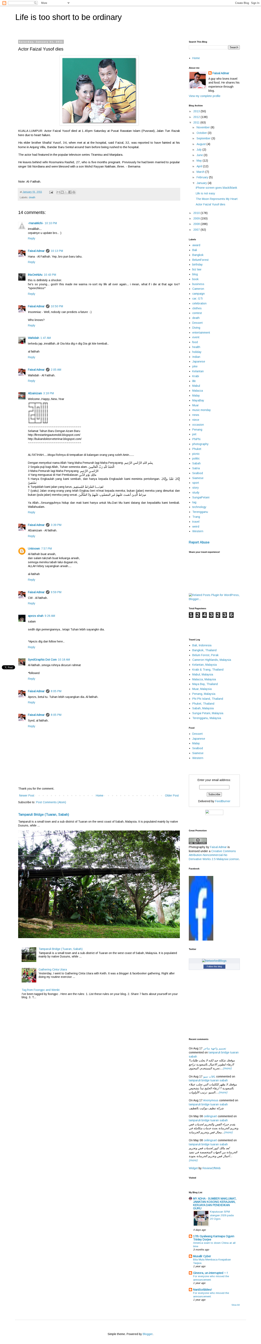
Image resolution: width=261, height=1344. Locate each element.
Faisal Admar (36, 250)
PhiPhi (196, 439)
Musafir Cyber (202, 1256)
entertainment (201, 332)
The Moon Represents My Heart (217, 198)
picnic (196, 453)
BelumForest (200, 259)
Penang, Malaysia (203, 693)
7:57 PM (46, 548)
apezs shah (35, 615)
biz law (196, 269)
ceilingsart (210, 1116)
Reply (31, 238)
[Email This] (58, 192)
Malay (196, 395)
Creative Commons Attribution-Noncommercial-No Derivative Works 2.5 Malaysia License (214, 855)
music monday (201, 410)
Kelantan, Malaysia (204, 664)
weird (195, 526)
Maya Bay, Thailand (205, 684)
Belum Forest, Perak (205, 655)
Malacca (197, 390)
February (203, 177)
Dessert (197, 322)
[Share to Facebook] (70, 192)
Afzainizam (35, 393)
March (201, 171)
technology (199, 507)
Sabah (196, 463)
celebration (199, 303)
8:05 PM (56, 691)
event (195, 337)
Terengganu (200, 511)
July (199, 149)
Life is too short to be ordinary (68, 17)
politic (196, 458)
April (200, 166)
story (195, 487)
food (195, 342)
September (204, 138)
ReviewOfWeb (211, 1168)
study (195, 492)
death (32, 197)
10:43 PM (50, 274)
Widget (194, 1168)
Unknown (34, 548)
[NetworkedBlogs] (214, 960)
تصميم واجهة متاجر (214, 1048)
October (202, 132)
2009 (197, 218)
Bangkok (197, 255)
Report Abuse (199, 542)
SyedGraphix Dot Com (42, 659)
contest (197, 313)
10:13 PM (57, 250)
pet (194, 434)
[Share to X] (66, 192)
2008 (197, 224)
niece (195, 419)
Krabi (195, 376)
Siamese (197, 478)
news (195, 414)
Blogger (148, 1334)
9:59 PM (56, 592)
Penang (197, 429)
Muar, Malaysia (202, 689)
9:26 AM (50, 615)
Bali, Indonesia (201, 645)
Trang (196, 516)
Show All (235, 1305)
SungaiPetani (200, 497)
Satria (196, 468)
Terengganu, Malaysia (206, 718)
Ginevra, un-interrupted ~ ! (210, 1273)
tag (194, 502)
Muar (195, 405)
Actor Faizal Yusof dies (210, 204)
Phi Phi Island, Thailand (207, 698)
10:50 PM (57, 306)
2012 (197, 117)
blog (195, 274)
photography (200, 444)
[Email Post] (51, 192)
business (198, 284)
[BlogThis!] (62, 192)
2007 (197, 229)
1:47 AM (45, 337)
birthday (197, 264)
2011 (196, 122)
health (196, 347)
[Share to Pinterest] (74, 192)
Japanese (198, 361)
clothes (197, 308)
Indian (196, 356)
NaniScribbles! (202, 1289)
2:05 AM (56, 369)
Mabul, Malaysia (202, 674)
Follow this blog (214, 966)
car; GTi (197, 298)
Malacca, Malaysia (204, 679)
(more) (227, 1068)
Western (197, 531)
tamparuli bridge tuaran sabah (208, 1080)
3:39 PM (56, 525)
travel (195, 521)
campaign (198, 293)
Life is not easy (205, 193)
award (196, 245)
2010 (197, 213)
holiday (196, 352)
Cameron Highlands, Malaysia (211, 659)
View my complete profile (204, 96)
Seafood (197, 473)
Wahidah (33, 337)
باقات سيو (209, 1076)
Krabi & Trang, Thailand (207, 669)
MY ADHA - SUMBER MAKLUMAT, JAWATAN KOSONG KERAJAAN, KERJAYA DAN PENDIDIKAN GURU (214, 1203)
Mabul (196, 385)
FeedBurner (222, 801)
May (200, 160)
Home (99, 795)
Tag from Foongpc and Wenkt (41, 989)
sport (195, 482)
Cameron (198, 288)
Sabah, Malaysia (203, 708)
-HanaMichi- (35, 223)
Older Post (172, 795)
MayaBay (198, 400)
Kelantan (198, 371)
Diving (196, 327)
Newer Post (26, 795)
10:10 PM (51, 223)
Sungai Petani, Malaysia (207, 713)
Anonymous (210, 1100)
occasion (198, 424)
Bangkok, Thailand (204, 650)
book (195, 279)
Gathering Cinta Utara (53, 969)
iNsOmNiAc (35, 274)
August (202, 144)
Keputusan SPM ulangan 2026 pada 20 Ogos (222, 1215)
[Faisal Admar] (201, 939)
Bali (194, 250)
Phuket (196, 449)
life (194, 381)
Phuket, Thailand (203, 703)
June (200, 155)
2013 (197, 111)
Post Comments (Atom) (51, 802)
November (204, 127)
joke (195, 366)
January (202, 183)
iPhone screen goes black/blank (216, 187)
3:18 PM (48, 393)
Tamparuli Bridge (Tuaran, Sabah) (43, 814)
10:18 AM (64, 659)
